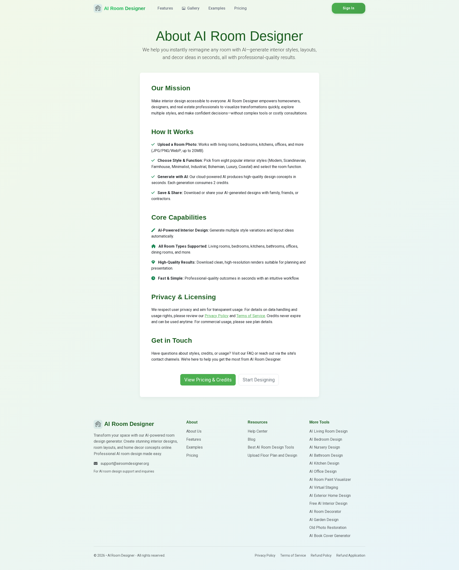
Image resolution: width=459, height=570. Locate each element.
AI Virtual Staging (323, 487)
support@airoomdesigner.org (124, 463)
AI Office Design (323, 471)
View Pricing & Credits (208, 380)
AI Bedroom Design (325, 439)
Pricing (240, 8)
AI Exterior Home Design (330, 495)
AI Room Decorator (325, 511)
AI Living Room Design (328, 431)
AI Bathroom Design (326, 455)
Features (165, 8)
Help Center (258, 431)
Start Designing (259, 380)
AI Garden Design (324, 519)
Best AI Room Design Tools (271, 447)
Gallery (192, 8)
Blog (251, 439)
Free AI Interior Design (328, 503)
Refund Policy (321, 555)
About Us (194, 431)
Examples (216, 8)
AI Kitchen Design (324, 463)
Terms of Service (250, 316)
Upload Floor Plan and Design (272, 455)
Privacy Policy (217, 316)
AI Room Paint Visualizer (330, 479)
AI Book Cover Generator (329, 535)
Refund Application (350, 555)
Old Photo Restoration (327, 527)
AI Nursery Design (324, 447)
